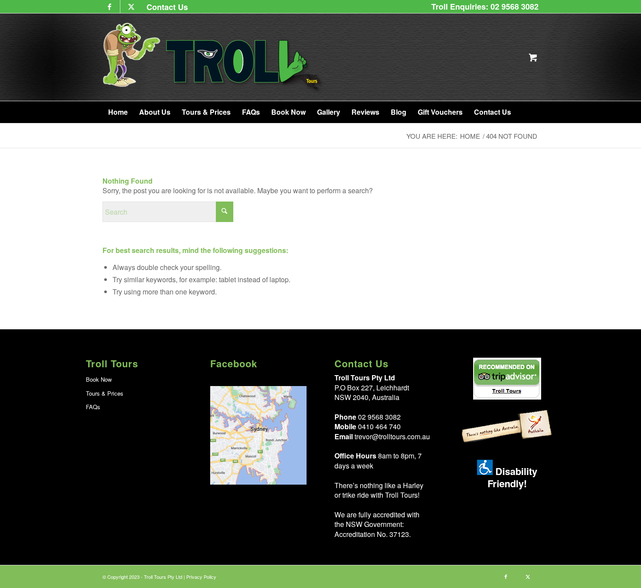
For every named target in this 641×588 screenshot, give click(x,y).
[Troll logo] (213, 57)
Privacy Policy (201, 576)
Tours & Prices (104, 393)
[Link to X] (131, 6)
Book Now (99, 379)
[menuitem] (165, 6)
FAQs (93, 407)
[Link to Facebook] (109, 6)
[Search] (526, 112)
